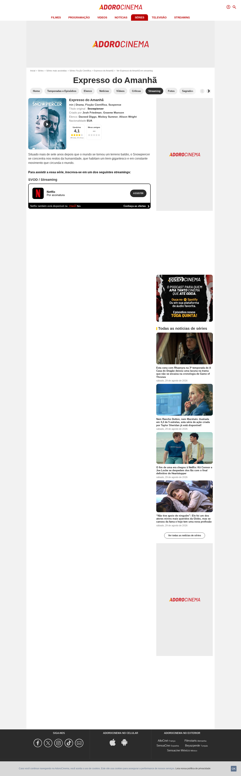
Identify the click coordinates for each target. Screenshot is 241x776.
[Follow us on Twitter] (48, 743)
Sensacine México (178, 750)
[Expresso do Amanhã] (47, 123)
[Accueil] (120, 7)
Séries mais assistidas (56, 71)
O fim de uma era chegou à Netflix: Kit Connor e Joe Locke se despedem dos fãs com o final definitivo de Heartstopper (184, 470)
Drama (80, 104)
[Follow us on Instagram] (59, 743)
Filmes (56, 17)
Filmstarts (191, 740)
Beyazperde (192, 745)
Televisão (159, 17)
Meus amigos (94, 127)
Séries (139, 17)
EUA (89, 120)
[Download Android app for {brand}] (126, 741)
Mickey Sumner (108, 116)
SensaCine (163, 745)
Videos (102, 17)
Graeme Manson (113, 112)
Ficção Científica (96, 104)
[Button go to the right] (208, 91)
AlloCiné (163, 740)
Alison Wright (128, 116)
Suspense (114, 104)
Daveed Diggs (88, 116)
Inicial (32, 71)
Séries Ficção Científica (80, 71)
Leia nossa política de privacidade (192, 768)
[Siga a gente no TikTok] (69, 743)
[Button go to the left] (202, 91)
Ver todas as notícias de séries (184, 535)
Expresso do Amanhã (103, 71)
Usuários (77, 127)
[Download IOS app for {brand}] (114, 741)
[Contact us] (80, 743)
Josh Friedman (92, 112)
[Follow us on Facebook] (38, 743)
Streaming (182, 17)
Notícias (121, 17)
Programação (79, 17)
